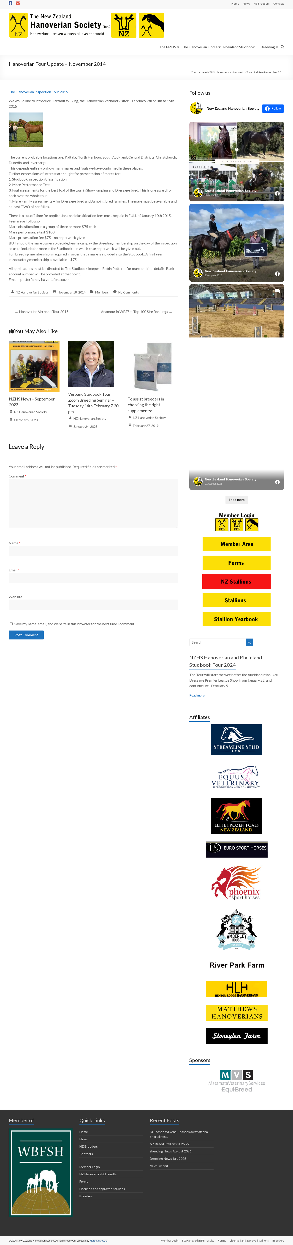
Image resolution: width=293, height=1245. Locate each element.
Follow (276, 108)
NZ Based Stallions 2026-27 (170, 1144)
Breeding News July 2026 (168, 1158)
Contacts (278, 3)
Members (102, 292)
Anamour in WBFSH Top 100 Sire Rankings (136, 311)
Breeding (267, 47)
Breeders (86, 1196)
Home (235, 3)
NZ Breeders (262, 3)
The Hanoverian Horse (199, 47)
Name (15, 543)
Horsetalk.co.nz (99, 1240)
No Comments (128, 292)
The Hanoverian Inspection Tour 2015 (38, 92)
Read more (197, 695)
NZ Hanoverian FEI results (98, 1174)
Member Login (89, 1167)
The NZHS (167, 47)
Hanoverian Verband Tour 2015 (41, 311)
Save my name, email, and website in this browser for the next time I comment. (74, 624)
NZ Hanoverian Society (32, 292)
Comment (18, 476)
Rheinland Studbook (239, 47)
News (246, 3)
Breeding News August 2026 (170, 1151)
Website (15, 597)
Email (14, 570)
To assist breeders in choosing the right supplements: (146, 404)
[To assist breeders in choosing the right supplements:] (153, 344)
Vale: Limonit (159, 1166)
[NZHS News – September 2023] (34, 344)
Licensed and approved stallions (102, 1189)
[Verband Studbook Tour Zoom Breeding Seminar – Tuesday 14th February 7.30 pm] (91, 344)
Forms (83, 1181)
